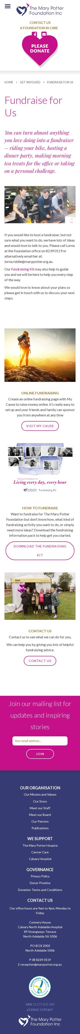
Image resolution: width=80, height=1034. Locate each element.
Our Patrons (40, 821)
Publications (40, 828)
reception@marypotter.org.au (41, 964)
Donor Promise (40, 883)
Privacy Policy (40, 876)
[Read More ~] (40, 495)
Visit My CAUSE (40, 426)
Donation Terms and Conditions (40, 890)
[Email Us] (44, 34)
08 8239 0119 (41, 960)
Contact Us (40, 23)
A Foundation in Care (39, 28)
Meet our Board (40, 815)
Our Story (40, 801)
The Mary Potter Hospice (40, 845)
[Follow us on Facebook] (35, 34)
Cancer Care (40, 852)
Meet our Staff (40, 808)
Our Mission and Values (40, 794)
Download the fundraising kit (40, 550)
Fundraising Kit (22, 269)
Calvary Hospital (40, 859)
